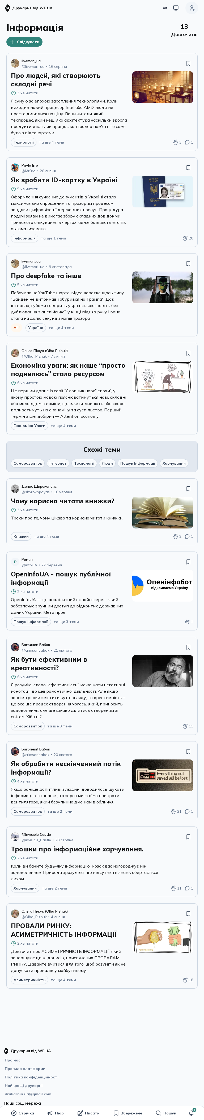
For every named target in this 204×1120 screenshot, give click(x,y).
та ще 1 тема (53, 238)
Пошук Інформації (137, 463)
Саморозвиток (28, 463)
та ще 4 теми (51, 142)
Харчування (174, 463)
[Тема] (176, 8)
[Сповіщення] (191, 1113)
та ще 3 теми (66, 621)
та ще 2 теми (60, 811)
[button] (191, 1113)
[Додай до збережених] (188, 63)
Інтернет (58, 463)
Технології (84, 463)
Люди (107, 463)
